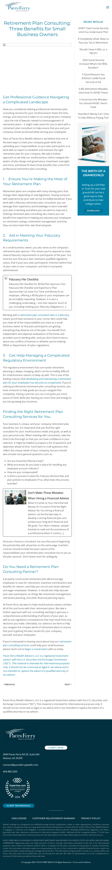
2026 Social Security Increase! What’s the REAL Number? (93, 63)
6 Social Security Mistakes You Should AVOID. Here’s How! (93, 103)
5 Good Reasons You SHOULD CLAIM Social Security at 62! (93, 78)
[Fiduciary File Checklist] (37, 292)
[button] (107, 7)
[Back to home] (18, 7)
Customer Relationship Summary (53, 818)
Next (67, 684)
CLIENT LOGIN (56, 747)
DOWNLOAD (93, 210)
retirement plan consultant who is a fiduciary (44, 315)
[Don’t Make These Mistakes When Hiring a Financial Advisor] (37, 513)
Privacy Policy (90, 818)
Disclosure (19, 818)
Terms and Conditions (82, 862)
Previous (10, 684)
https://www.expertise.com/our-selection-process (83, 835)
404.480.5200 (10, 771)
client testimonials (18, 805)
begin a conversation (36, 649)
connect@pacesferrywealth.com (20, 764)
